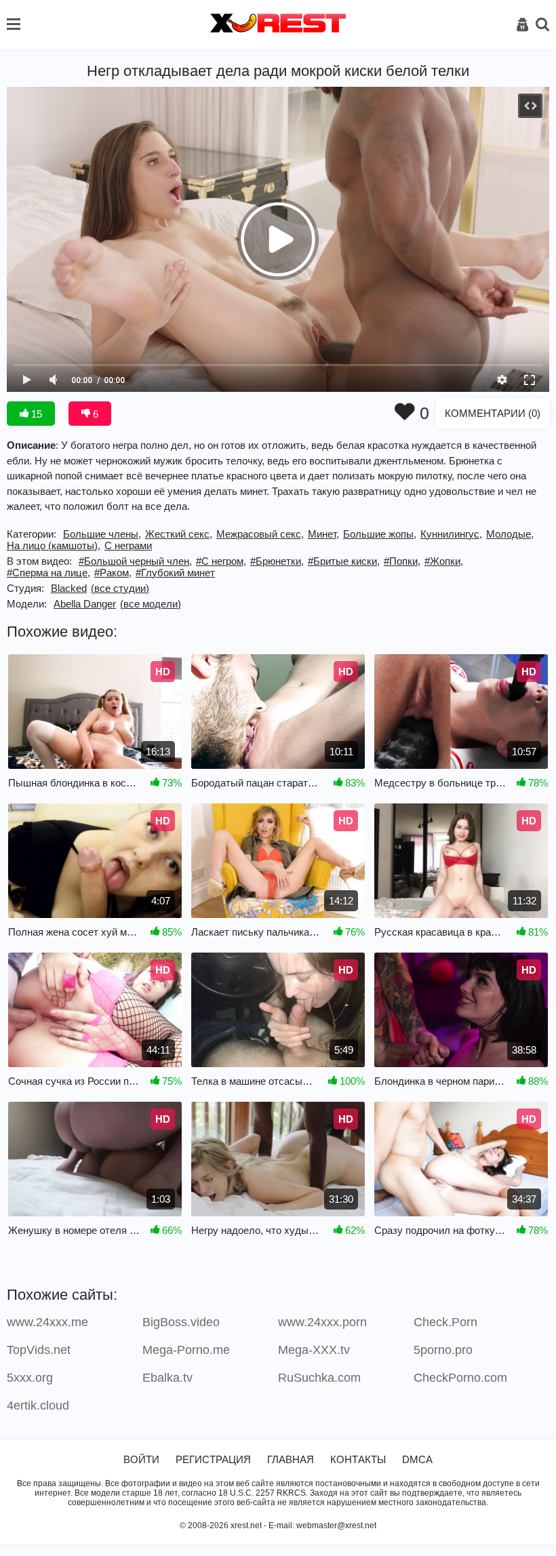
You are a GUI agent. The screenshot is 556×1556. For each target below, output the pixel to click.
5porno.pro (443, 1350)
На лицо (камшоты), (53, 545)
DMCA (417, 1459)
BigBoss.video (181, 1322)
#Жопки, (443, 561)
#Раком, (113, 572)
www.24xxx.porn (322, 1322)
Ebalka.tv (167, 1377)
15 (35, 414)
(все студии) (120, 588)
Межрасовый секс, (260, 534)
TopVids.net (39, 1350)
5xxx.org (30, 1377)
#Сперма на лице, (48, 572)
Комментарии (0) (492, 413)
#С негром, (221, 561)
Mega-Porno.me (186, 1350)
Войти (141, 1459)
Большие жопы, (379, 534)
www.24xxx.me (47, 1322)
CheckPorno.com (460, 1377)
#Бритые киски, (344, 561)
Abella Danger (85, 604)
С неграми (128, 545)
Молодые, (510, 534)
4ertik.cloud (38, 1405)
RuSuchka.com (319, 1377)
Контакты (358, 1459)
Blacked (69, 588)
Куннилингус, (451, 534)
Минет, (323, 534)
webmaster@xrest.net (336, 1525)
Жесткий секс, (178, 534)
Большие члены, (102, 534)
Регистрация (213, 1459)
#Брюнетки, (277, 561)
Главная (290, 1459)
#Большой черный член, (135, 561)
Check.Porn (445, 1322)
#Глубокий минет (175, 572)
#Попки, (402, 561)
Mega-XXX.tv (314, 1350)
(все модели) (150, 604)
